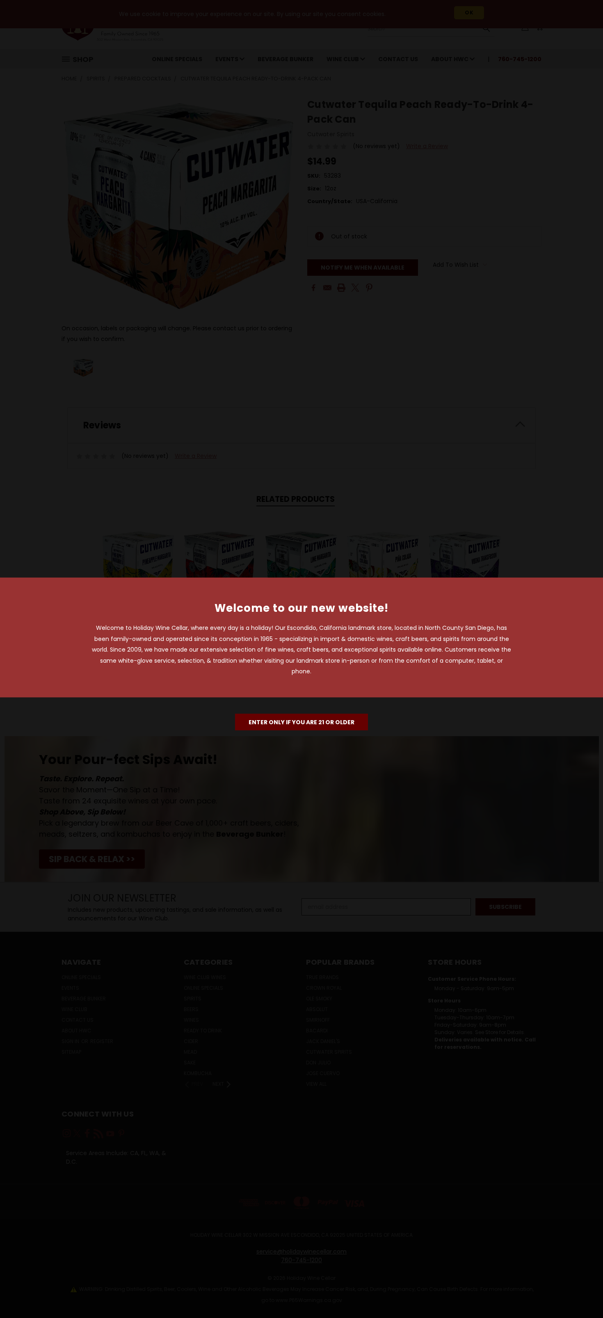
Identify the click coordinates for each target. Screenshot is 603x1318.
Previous (581, 1292)
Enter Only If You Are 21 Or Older (301, 722)
